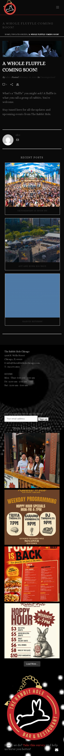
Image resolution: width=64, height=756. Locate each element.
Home (7, 34)
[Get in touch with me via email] (17, 140)
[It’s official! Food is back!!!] (32, 574)
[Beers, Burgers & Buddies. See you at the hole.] (32, 460)
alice (8, 77)
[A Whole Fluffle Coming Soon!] (32, 49)
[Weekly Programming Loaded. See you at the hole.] (32, 517)
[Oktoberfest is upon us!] (32, 185)
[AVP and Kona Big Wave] (32, 240)
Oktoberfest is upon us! (32, 211)
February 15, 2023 (27, 77)
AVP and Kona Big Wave (32, 266)
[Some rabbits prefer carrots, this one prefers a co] (32, 630)
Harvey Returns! (32, 321)
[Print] (19, 84)
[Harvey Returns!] (32, 296)
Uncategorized (19, 34)
